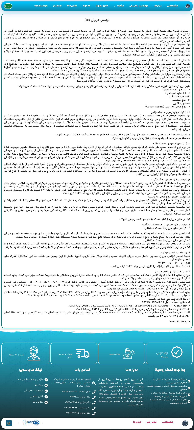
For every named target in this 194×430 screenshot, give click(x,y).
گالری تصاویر (102, 6)
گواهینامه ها (41, 6)
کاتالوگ (86, 6)
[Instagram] (9, 423)
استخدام (57, 6)
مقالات (120, 6)
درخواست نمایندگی (138, 6)
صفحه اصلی (172, 6)
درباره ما (157, 6)
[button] (35, 424)
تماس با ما (72, 6)
